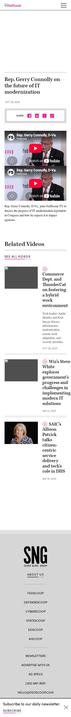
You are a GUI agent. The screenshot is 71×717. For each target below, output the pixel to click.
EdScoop (35, 630)
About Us (35, 574)
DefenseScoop (35, 602)
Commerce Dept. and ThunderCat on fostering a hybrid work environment (55, 289)
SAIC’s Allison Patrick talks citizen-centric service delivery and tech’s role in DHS (53, 447)
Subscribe (12, 710)
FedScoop (35, 593)
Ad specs (36, 674)
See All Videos (17, 256)
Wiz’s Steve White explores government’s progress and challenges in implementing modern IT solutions (56, 382)
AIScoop (35, 639)
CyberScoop (36, 611)
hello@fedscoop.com (36, 692)
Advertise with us (35, 665)
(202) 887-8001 (35, 683)
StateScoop (35, 620)
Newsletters (36, 656)
